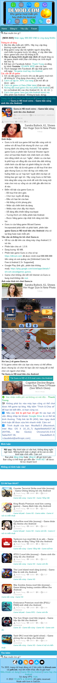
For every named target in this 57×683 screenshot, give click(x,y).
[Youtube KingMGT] (31, 664)
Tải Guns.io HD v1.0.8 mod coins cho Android (31, 378)
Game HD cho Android (31, 672)
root (26, 278)
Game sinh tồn (41, 531)
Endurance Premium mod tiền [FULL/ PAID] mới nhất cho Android (31, 604)
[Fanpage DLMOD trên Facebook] (20, 664)
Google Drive (35, 416)
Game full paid (19, 513)
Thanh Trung (38, 64)
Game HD (31, 498)
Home (4, 28)
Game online (40, 513)
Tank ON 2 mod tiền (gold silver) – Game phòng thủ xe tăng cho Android (33, 637)
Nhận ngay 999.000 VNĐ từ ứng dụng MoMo (34, 38)
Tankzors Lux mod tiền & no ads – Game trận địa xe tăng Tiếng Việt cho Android (33, 540)
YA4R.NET (41, 459)
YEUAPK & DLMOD (23, 679)
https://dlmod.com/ (13, 256)
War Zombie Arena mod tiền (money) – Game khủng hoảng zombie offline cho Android (32, 587)
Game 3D (17, 628)
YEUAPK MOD (28, 66)
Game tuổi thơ (47, 549)
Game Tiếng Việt (43, 498)
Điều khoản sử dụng (10, 672)
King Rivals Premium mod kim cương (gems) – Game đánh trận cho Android (32, 505)
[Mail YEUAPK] (42, 664)
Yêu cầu (24, 28)
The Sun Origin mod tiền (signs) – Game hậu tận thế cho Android (33, 619)
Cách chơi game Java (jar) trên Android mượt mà (26, 92)
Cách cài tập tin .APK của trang (18, 80)
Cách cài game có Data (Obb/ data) (20, 85)
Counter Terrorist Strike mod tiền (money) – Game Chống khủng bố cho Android (33, 489)
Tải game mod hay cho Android (28, 71)
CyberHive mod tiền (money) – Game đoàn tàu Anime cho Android (34, 522)
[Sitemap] (36, 664)
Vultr (35, 677)
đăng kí (32, 457)
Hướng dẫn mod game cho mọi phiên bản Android (27, 88)
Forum (34, 28)
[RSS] (25, 664)
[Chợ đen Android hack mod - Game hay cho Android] (15, 664)
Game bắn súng (19, 498)
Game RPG (30, 612)
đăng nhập (18, 457)
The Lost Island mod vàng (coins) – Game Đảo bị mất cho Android (33, 571)
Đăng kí (13, 28)
